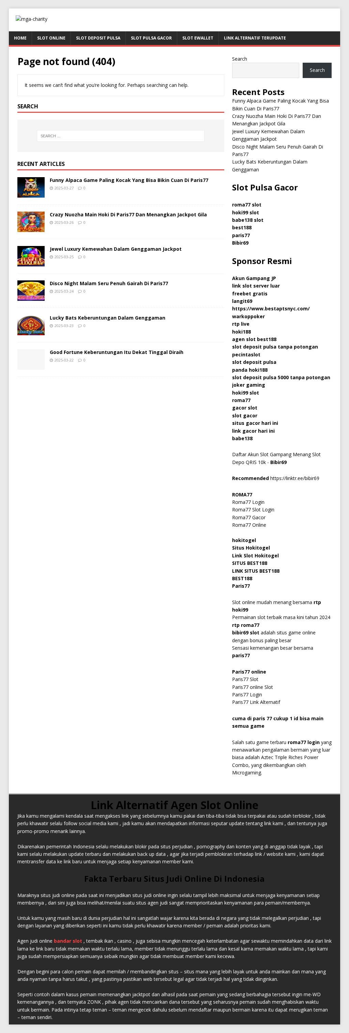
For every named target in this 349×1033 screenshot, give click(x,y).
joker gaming (248, 385)
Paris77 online (250, 671)
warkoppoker (248, 316)
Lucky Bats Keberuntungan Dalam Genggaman (107, 317)
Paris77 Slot (245, 679)
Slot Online (51, 38)
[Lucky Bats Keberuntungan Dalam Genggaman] (31, 331)
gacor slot (244, 407)
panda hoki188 (250, 370)
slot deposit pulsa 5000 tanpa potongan (281, 377)
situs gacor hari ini (255, 423)
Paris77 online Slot (253, 687)
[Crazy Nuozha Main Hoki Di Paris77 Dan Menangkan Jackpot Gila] (31, 228)
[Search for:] (121, 136)
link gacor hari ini (253, 431)
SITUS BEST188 (249, 563)
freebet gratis (250, 293)
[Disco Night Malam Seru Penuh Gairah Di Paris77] (31, 297)
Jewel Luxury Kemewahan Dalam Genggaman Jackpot (116, 249)
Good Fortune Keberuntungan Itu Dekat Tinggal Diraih (116, 352)
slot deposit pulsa (254, 362)
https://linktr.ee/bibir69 (294, 478)
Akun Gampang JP (254, 278)
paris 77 (262, 718)
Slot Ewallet (197, 38)
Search (239, 59)
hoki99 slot (245, 212)
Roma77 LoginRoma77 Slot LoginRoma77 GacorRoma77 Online (253, 509)
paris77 (241, 655)
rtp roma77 (245, 625)
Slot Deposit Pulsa (98, 38)
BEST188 (242, 578)
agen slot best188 (254, 339)
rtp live (240, 324)
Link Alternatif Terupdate (255, 38)
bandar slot (68, 941)
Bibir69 (240, 243)
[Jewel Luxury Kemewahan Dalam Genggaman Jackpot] (31, 262)
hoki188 (241, 331)
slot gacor (244, 415)
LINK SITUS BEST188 (255, 571)
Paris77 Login (247, 694)
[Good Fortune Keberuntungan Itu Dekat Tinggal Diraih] (31, 366)
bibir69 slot (245, 632)
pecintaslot (246, 354)
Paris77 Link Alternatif (256, 702)
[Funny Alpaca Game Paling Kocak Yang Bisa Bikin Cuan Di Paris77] (31, 193)
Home (20, 38)
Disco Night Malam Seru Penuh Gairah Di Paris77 (109, 283)
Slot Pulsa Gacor (151, 38)
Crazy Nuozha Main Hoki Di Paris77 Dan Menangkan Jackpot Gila (128, 214)
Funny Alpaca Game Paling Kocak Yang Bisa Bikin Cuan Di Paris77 (129, 180)
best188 (242, 227)
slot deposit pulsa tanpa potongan (275, 346)
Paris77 (241, 586)
